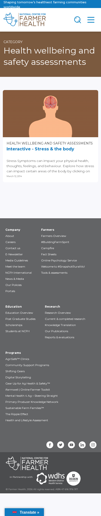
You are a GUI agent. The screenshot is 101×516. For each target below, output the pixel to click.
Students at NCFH (17, 331)
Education (13, 306)
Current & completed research (65, 319)
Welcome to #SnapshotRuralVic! (63, 266)
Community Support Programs (27, 365)
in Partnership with (21, 477)
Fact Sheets (48, 254)
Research (52, 306)
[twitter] (60, 444)
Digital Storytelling (18, 377)
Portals (10, 291)
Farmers (47, 229)
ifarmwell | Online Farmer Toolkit (27, 389)
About (9, 236)
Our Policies (13, 285)
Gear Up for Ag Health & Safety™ (27, 383)
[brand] (35, 20)
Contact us (12, 248)
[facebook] (49, 444)
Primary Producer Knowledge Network (31, 402)
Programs (13, 353)
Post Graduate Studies (20, 319)
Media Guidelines (16, 260)
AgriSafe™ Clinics (17, 359)
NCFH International (18, 272)
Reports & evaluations (59, 337)
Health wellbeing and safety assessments (50, 143)
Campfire (47, 248)
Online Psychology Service (59, 260)
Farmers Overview (53, 236)
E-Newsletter (14, 254)
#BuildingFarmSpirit (55, 242)
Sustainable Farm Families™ (24, 408)
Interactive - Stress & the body (40, 149)
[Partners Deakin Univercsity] (73, 478)
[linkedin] (82, 444)
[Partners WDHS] (50, 478)
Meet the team (15, 266)
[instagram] (93, 444)
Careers (10, 242)
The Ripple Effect (16, 414)
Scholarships (13, 325)
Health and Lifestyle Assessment (26, 420)
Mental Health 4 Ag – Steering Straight (31, 395)
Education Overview (19, 312)
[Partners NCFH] (27, 463)
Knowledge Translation (60, 325)
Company (12, 229)
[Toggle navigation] (77, 20)
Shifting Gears (15, 371)
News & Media (14, 279)
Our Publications (56, 331)
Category (13, 42)
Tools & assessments (54, 272)
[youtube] (71, 444)
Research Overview (58, 312)
